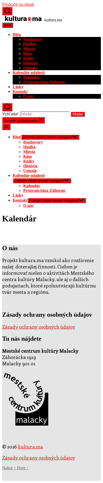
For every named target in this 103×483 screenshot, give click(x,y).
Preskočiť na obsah (18, 4)
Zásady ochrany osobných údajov (38, 327)
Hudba (29, 44)
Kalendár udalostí (29, 72)
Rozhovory (33, 39)
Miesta (29, 48)
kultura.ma (30, 446)
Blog (17, 34)
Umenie (30, 67)
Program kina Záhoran (44, 82)
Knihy (28, 58)
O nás (28, 96)
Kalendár (31, 77)
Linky (18, 86)
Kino (27, 53)
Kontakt (20, 91)
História (30, 63)
